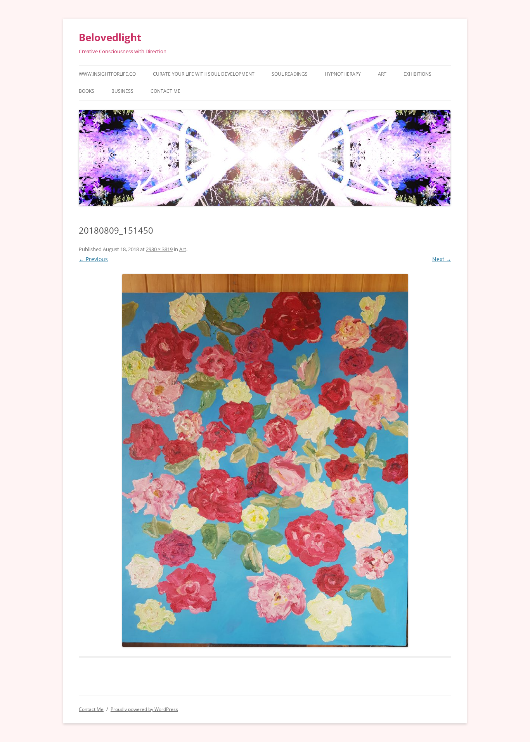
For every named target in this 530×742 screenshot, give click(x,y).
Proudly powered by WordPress (144, 709)
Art (382, 74)
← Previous (93, 259)
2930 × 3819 (159, 249)
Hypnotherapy (343, 74)
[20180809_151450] (265, 460)
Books (86, 91)
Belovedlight (110, 37)
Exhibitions (417, 74)
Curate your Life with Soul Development (204, 74)
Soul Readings (290, 74)
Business (122, 91)
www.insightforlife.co (107, 74)
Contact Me (165, 91)
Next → (441, 259)
